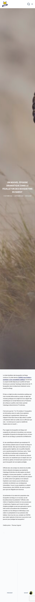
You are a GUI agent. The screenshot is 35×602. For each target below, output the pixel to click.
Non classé (28, 196)
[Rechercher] (28, 4)
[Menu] (32, 4)
